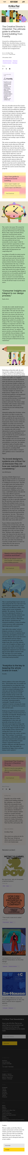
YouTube (4, 1092)
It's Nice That (9, 53)
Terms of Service (6, 1113)
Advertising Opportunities (9, 1114)
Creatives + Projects (7, 1075)
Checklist (4, 530)
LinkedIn (4, 1090)
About (3, 1105)
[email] (9, 68)
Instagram (4, 1087)
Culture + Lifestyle (7, 1078)
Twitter (4, 1095)
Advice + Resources (7, 1077)
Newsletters (5, 1118)
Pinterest (4, 1096)
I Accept (7, 1149)
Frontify (6, 81)
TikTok (4, 1089)
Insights (4, 1116)
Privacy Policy (6, 1111)
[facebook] (2, 68)
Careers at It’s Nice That (8, 1110)
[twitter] (6, 68)
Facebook (4, 1093)
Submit (4, 1107)
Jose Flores (12, 54)
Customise (7, 1145)
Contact (13, 842)
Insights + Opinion (7, 1074)
